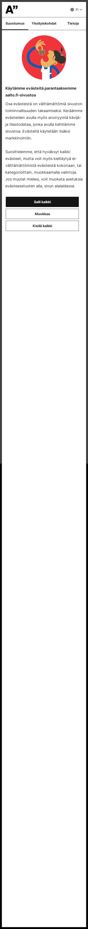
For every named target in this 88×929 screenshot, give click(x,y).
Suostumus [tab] (15, 23)
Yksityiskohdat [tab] (44, 23)
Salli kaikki (42, 202)
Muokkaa (42, 214)
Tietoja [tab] (73, 23)
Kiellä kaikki (42, 226)
